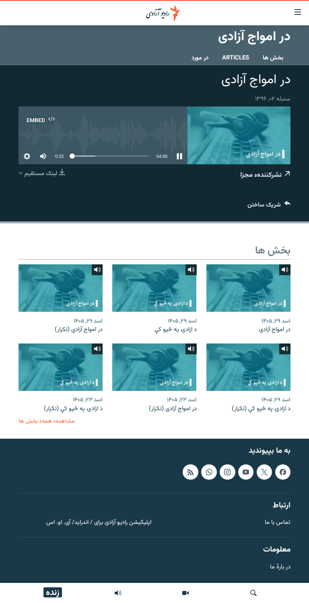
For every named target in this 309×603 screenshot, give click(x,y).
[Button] (268, 207)
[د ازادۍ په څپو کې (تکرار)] (248, 367)
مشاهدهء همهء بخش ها (46, 421)
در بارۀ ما (280, 567)
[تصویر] (185, 593)
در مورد (200, 58)
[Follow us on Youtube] (245, 472)
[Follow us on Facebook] (282, 472)
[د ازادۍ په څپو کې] (154, 288)
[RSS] (190, 472)
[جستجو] (253, 593)
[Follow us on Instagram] (227, 472)
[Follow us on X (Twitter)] (264, 472)
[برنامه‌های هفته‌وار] (118, 593)
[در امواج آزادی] (248, 288)
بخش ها (273, 58)
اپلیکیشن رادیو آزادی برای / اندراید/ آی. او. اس (98, 523)
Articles (235, 58)
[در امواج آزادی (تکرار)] (61, 288)
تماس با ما (277, 523)
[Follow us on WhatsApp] (208, 472)
